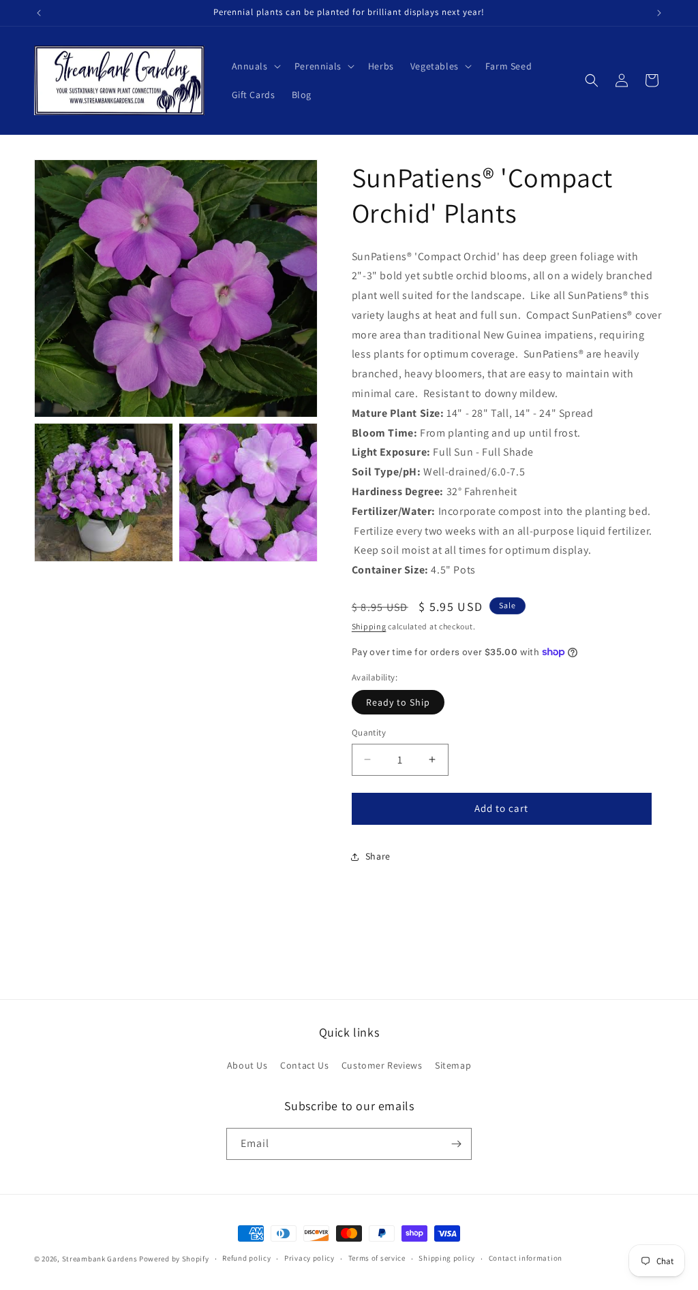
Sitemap (453, 1065)
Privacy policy (309, 1258)
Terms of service (377, 1258)
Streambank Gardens (100, 1258)
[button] (255, 66)
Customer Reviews (382, 1065)
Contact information (525, 1258)
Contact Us (304, 1065)
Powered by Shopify (174, 1258)
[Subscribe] (456, 1144)
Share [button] (378, 856)
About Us (247, 1065)
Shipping (369, 626)
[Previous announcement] (39, 13)
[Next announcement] (659, 13)
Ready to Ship (398, 702)
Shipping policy (447, 1258)
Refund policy (246, 1258)
